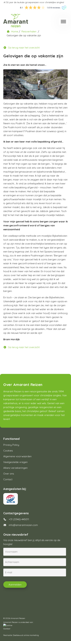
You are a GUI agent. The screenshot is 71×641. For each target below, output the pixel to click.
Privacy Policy (11, 444)
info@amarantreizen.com (23, 525)
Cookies (8, 450)
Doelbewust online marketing (26, 635)
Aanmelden (15, 584)
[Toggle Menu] (63, 21)
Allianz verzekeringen (15, 467)
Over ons (8, 473)
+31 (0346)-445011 (18, 519)
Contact (7, 479)
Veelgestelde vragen (15, 462)
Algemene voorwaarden (17, 456)
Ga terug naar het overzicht (23, 47)
